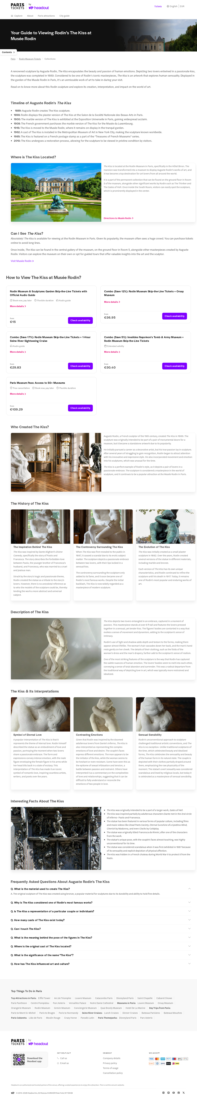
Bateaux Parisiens (151, 1012)
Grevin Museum (62, 1007)
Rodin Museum (42, 1007)
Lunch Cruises (111, 1012)
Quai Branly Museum (111, 1007)
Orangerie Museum (21, 1007)
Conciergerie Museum (85, 1007)
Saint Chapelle (145, 998)
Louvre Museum (83, 998)
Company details (111, 1058)
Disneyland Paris (125, 998)
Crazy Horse (70, 1017)
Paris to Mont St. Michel (23, 1012)
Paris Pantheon (19, 1002)
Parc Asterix (59, 1002)
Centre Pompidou (40, 1002)
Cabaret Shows (164, 998)
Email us (64, 1063)
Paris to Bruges (47, 1012)
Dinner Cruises (130, 1012)
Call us (63, 1058)
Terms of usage (110, 1067)
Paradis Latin (87, 1017)
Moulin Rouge (53, 1017)
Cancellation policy (113, 1072)
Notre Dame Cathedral (101, 1002)
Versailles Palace (77, 1002)
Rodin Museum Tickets (30, 58)
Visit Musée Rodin (21, 261)
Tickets (158, 6)
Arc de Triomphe (62, 998)
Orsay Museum (165, 1002)
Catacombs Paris (104, 998)
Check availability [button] (80, 320)
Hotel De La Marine (135, 1007)
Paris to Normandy (68, 1012)
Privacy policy (110, 1063)
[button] (101, 889)
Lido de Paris (35, 1017)
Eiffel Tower (44, 998)
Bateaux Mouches (173, 1012)
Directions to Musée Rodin (117, 218)
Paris (13, 58)
